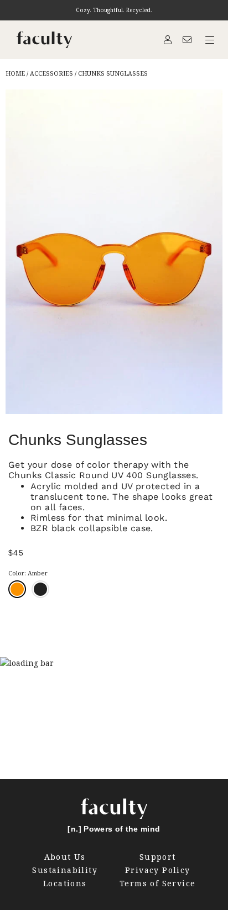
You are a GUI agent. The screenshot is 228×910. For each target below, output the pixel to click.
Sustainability (64, 870)
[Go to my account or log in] (167, 40)
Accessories (51, 73)
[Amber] (17, 589)
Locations (65, 883)
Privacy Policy (157, 870)
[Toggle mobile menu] (209, 40)
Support (157, 856)
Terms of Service (157, 883)
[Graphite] (40, 589)
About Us (65, 856)
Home (15, 73)
